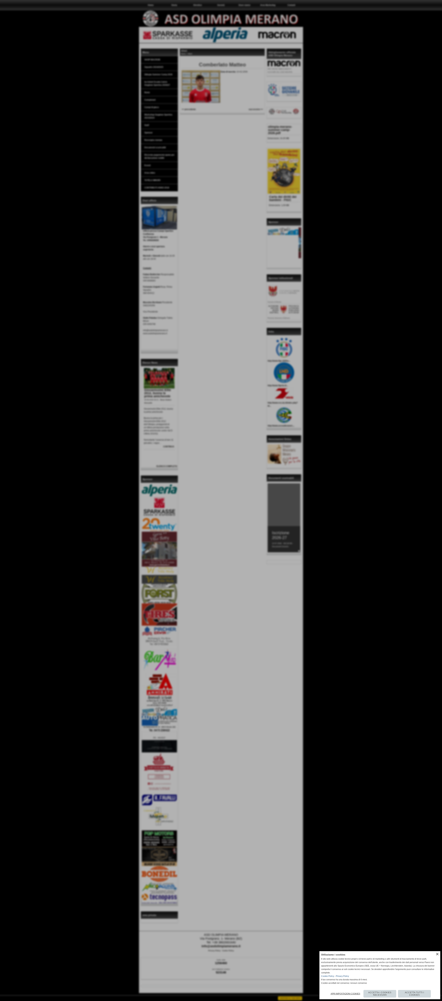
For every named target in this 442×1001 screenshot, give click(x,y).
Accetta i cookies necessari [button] (379, 993)
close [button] (437, 954)
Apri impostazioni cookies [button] (345, 994)
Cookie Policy (327, 976)
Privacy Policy (342, 976)
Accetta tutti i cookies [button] (414, 993)
